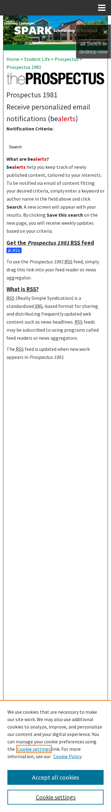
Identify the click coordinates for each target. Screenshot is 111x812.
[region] (55, 756)
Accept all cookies (55, 777)
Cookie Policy (67, 756)
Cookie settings (34, 749)
